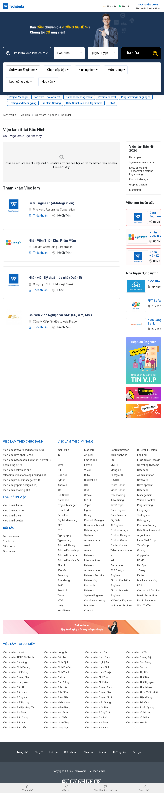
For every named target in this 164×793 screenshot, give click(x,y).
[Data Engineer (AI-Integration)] (14, 204)
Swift (61, 585)
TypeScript (143, 545)
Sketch (62, 565)
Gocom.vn (9, 551)
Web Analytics (119, 454)
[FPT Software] (136, 305)
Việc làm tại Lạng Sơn (56, 727)
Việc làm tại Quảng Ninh (16, 677)
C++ (60, 459)
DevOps (141, 565)
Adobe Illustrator (67, 555)
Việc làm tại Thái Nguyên (140, 682)
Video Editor (118, 490)
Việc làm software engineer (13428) (23, 449)
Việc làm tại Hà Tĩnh (137, 652)
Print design (64, 580)
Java (60, 464)
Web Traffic (144, 605)
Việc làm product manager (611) (21, 480)
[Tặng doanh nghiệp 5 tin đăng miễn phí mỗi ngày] (82, 627)
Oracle (88, 495)
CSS (86, 490)
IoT (112, 560)
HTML (61, 600)
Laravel (88, 464)
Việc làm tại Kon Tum (56, 712)
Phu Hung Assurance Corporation (54, 209)
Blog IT (39, 752)
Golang (141, 550)
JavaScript (117, 505)
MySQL (115, 464)
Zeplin (87, 505)
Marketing (135, 189)
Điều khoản (70, 752)
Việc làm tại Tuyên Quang (140, 707)
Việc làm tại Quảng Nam (98, 692)
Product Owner (119, 540)
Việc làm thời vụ (12, 515)
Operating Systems (148, 464)
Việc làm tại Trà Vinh (137, 702)
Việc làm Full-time (13, 505)
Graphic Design (138, 184)
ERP (60, 530)
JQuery (141, 570)
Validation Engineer (122, 605)
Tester (61, 595)
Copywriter (143, 555)
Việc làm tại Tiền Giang (139, 697)
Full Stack (63, 495)
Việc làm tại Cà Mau (55, 677)
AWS (87, 545)
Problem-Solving (51, 103)
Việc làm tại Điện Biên (56, 697)
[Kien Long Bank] (136, 324)
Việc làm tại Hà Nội (13, 652)
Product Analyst (120, 530)
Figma (87, 510)
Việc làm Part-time (13, 510)
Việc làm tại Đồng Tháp (98, 712)
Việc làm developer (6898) (18, 454)
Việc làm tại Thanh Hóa (139, 687)
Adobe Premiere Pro (69, 560)
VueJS (88, 469)
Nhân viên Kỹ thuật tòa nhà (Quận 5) (154, 254)
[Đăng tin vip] (143, 360)
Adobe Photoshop (68, 550)
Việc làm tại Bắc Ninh (15, 692)
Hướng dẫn (119, 752)
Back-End (63, 515)
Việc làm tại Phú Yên (96, 682)
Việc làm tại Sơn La (137, 667)
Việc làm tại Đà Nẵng (15, 662)
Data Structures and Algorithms (84, 103)
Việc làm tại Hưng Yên (15, 682)
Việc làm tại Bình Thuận (57, 672)
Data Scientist (119, 515)
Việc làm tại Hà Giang (97, 722)
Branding (63, 575)
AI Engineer (117, 525)
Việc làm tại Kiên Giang (57, 707)
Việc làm (66, 790)
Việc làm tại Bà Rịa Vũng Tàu (19, 707)
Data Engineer (119, 510)
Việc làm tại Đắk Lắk (55, 687)
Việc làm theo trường (105, 790)
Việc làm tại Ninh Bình (97, 667)
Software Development (47, 97)
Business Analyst (94, 525)
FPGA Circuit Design (148, 459)
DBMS (111, 103)
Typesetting (64, 540)
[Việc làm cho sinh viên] (143, 393)
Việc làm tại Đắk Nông (56, 692)
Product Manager (139, 179)
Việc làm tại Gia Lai (96, 717)
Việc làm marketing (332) (17, 490)
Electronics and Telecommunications (122, 550)
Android (62, 485)
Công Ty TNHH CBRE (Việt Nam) (53, 284)
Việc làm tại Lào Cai (96, 652)
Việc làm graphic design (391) (20, 485)
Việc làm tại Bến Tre (55, 657)
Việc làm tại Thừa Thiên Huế (142, 692)
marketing (63, 449)
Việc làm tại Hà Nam (96, 727)
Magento (89, 449)
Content (88, 610)
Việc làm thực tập (13, 520)
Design (88, 515)
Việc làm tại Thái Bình (138, 677)
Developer (135, 157)
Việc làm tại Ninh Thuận (98, 672)
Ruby (87, 474)
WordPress (64, 610)
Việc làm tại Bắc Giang (16, 717)
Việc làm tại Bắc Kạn (14, 722)
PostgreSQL (117, 474)
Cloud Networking (94, 600)
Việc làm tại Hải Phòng (16, 672)
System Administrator (141, 162)
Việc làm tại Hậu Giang (98, 702)
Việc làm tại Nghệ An (97, 662)
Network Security (94, 575)
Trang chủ (22, 752)
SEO (60, 525)
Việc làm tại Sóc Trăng (139, 662)
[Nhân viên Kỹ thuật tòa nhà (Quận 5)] (14, 279)
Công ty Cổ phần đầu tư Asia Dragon (55, 321)
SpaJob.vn (9, 541)
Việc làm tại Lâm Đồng (57, 722)
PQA (139, 585)
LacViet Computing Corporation (53, 246)
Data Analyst (91, 530)
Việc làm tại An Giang (15, 712)
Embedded (90, 459)
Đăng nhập (111, 6)
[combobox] (69, 53)
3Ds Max (63, 570)
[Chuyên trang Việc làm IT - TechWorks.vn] (13, 6)
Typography (64, 535)
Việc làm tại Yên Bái (137, 722)
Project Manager (18, 97)
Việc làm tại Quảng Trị (138, 657)
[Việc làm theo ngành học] (143, 410)
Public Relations (146, 600)
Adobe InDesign (67, 545)
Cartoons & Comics (148, 590)
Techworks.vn (11, 536)
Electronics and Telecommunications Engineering (141, 171)
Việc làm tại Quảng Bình (98, 687)
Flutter (140, 575)
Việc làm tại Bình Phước (57, 667)
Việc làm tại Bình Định (56, 662)
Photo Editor (118, 485)
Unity (60, 605)
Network (89, 590)
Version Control (107, 97)
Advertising (117, 500)
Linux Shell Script (147, 540)
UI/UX (87, 500)
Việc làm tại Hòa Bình (97, 707)
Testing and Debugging (22, 103)
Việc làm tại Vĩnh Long (138, 712)
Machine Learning (147, 580)
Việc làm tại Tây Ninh (137, 672)
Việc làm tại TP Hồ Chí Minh (18, 657)
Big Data (115, 520)
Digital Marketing (67, 520)
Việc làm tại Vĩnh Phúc (138, 717)
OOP (86, 485)
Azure (87, 550)
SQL (113, 459)
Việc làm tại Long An (56, 652)
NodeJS (62, 474)
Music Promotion (147, 595)
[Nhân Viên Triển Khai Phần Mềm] (14, 242)
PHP (60, 469)
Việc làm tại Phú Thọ (96, 677)
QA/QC (115, 480)
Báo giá (137, 752)
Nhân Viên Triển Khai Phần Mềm (156, 234)
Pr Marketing (118, 495)
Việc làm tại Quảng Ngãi (98, 697)
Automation (117, 565)
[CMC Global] (136, 285)
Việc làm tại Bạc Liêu (15, 727)
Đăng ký (125, 6)
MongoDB (116, 469)
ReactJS (62, 590)
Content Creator (120, 449)
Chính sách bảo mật (95, 752)
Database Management (79, 97)
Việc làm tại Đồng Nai (15, 697)
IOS (60, 490)
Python (61, 480)
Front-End (63, 510)
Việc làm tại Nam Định (97, 657)
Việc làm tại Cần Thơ (14, 687)
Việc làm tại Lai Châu (56, 717)
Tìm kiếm (132, 53)
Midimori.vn (9, 546)
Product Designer (121, 535)
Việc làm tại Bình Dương (16, 667)
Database (63, 500)
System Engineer (93, 595)
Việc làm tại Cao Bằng (56, 682)
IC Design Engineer (121, 600)
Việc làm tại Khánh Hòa (57, 702)
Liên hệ (53, 752)
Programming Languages (135, 97)
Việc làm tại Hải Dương (16, 702)
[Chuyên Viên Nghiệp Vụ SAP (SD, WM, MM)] (14, 316)
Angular (88, 454)
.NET (60, 454)
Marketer (89, 605)
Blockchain (90, 480)
